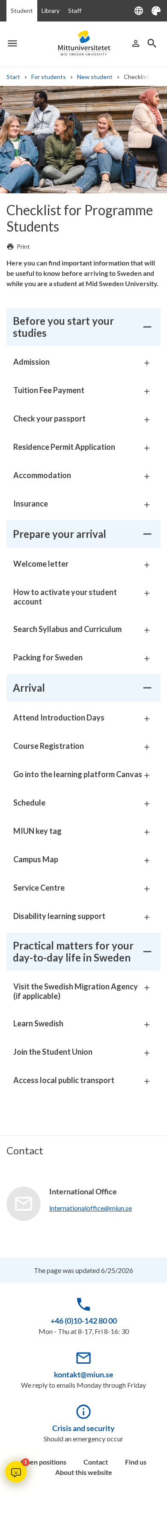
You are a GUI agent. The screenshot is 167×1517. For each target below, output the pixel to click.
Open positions (43, 1462)
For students (48, 76)
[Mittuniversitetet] (83, 43)
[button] (16, 1472)
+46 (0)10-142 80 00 (84, 1320)
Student (22, 10)
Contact (96, 1462)
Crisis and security (83, 1428)
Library (51, 10)
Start (13, 76)
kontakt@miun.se (83, 1374)
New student (95, 76)
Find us (135, 1462)
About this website (83, 1472)
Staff (74, 10)
